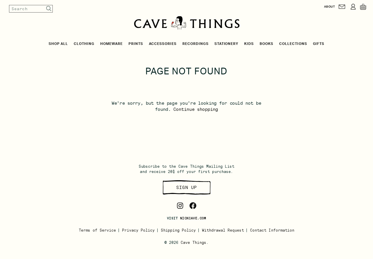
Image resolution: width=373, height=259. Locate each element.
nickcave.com (193, 218)
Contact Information (272, 230)
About (329, 6)
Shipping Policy (178, 230)
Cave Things (193, 242)
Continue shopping (195, 109)
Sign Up (186, 187)
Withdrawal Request (223, 230)
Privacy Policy (138, 230)
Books (266, 44)
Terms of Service (97, 230)
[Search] (49, 8)
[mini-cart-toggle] (363, 6)
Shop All (58, 44)
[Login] (353, 6)
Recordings (195, 44)
